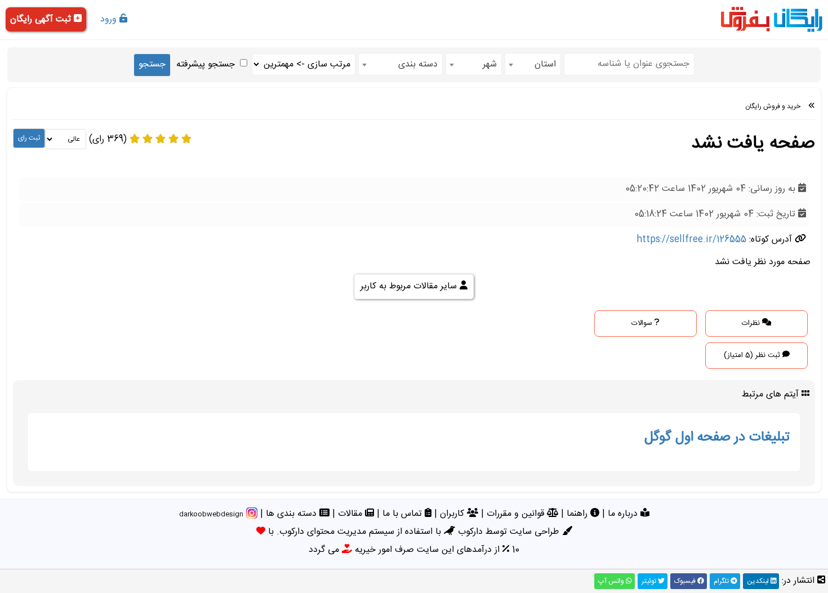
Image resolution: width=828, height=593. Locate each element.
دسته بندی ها (292, 513)
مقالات (351, 513)
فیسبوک (685, 581)
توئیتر (650, 581)
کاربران (453, 513)
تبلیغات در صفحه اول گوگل (716, 437)
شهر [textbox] (490, 64)
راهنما (578, 513)
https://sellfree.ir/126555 (691, 239)
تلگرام (722, 581)
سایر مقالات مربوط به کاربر (410, 286)
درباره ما (624, 513)
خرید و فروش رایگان (772, 106)
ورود (109, 19)
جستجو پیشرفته (205, 64)
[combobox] (533, 64)
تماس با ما (403, 513)
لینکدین (759, 581)
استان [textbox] (545, 64)
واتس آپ (612, 581)
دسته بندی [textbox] (418, 64)
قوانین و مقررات (517, 513)
